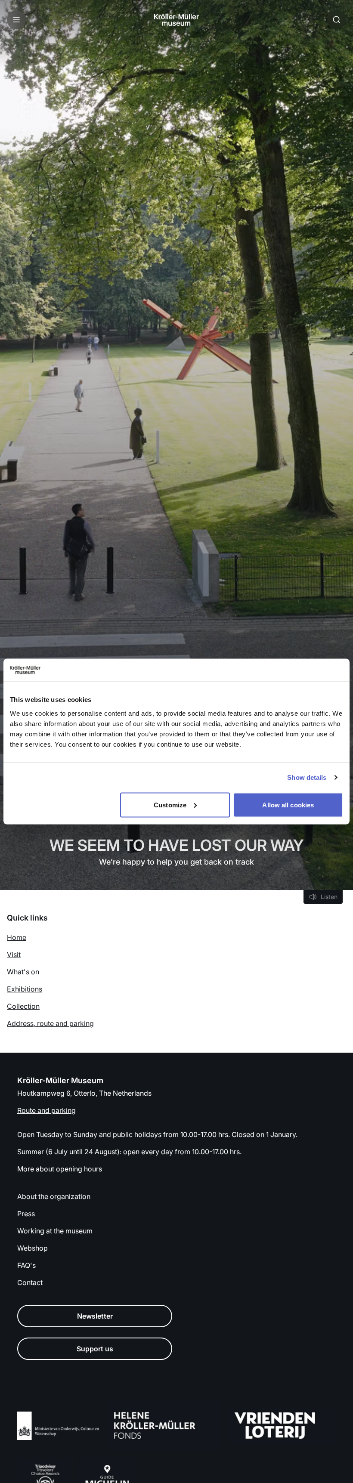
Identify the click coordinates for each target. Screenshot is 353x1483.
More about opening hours (59, 1169)
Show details (306, 777)
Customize (170, 804)
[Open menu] (16, 19)
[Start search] (336, 19)
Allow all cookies (288, 804)
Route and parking (46, 1110)
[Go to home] (176, 20)
